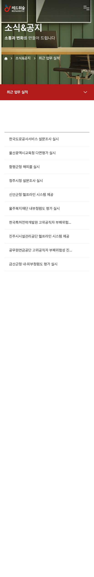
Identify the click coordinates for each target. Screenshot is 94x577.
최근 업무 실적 (17, 92)
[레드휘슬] (15, 8)
